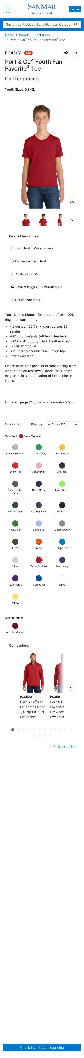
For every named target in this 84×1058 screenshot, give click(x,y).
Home (9, 35)
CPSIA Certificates (27, 300)
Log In (75, 9)
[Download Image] (72, 202)
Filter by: (37, 424)
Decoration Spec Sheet (30, 261)
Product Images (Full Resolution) (37, 287)
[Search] (75, 24)
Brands (24, 35)
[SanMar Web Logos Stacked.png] (42, 9)
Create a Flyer (24, 274)
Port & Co (42, 35)
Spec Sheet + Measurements (34, 248)
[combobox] (62, 424)
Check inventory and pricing (42, 1047)
